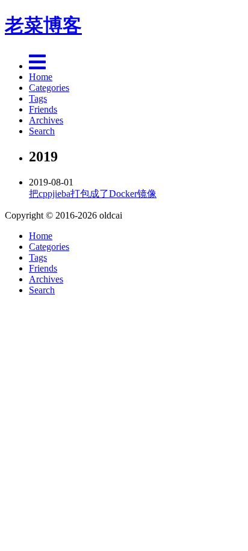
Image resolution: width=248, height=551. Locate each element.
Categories (49, 87)
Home (40, 77)
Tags (38, 98)
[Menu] (37, 66)
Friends (43, 109)
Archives (46, 120)
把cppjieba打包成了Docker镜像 (93, 193)
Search (42, 131)
